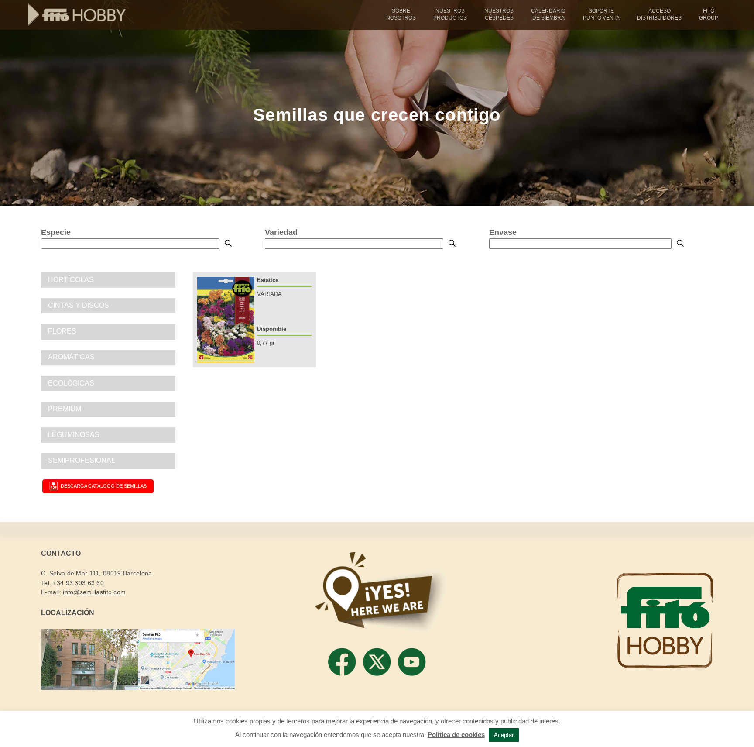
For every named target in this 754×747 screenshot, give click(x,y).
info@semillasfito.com (94, 592)
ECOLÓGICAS (71, 383)
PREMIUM (64, 409)
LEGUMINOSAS (73, 434)
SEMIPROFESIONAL (81, 460)
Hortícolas (71, 279)
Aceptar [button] (504, 735)
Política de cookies (456, 734)
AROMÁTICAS (71, 357)
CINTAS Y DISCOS (78, 305)
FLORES (62, 331)
